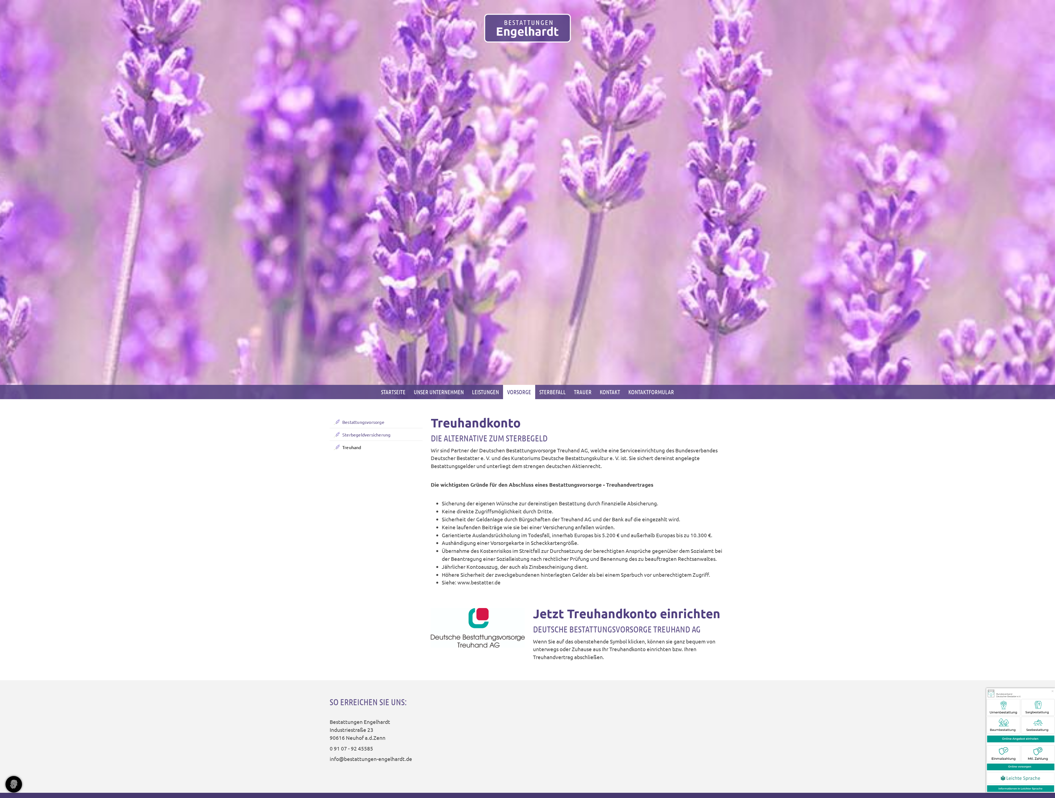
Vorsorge (519, 391)
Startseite (393, 391)
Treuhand (351, 447)
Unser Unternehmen (439, 391)
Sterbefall (552, 391)
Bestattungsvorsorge (363, 422)
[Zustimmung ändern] (13, 784)
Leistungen (485, 391)
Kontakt (610, 391)
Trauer (583, 391)
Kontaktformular (651, 391)
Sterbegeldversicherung (366, 434)
